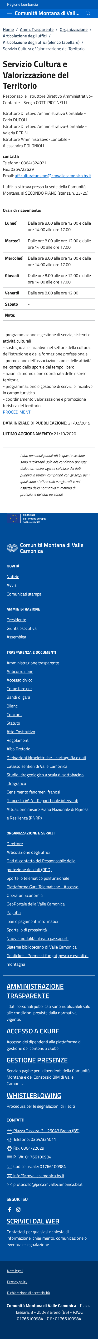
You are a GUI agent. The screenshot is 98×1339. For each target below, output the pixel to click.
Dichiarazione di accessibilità (28, 1292)
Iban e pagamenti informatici (32, 921)
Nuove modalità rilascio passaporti (38, 938)
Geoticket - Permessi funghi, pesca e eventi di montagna (47, 959)
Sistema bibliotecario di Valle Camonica (49, 946)
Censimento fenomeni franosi (33, 792)
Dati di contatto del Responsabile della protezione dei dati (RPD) (41, 865)
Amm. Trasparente (37, 29)
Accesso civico (20, 680)
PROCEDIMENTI (17, 412)
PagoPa (35, 912)
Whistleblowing (34, 1095)
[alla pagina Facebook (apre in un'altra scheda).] (9, 1209)
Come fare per (19, 688)
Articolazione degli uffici (25, 36)
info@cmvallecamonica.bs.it (38, 1175)
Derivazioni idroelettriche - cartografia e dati (46, 757)
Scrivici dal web (33, 1221)
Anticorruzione (20, 671)
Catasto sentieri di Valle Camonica (37, 766)
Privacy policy (17, 1281)
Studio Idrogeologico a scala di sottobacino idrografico (45, 779)
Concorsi (14, 714)
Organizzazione (74, 29)
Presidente (16, 619)
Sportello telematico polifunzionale (38, 878)
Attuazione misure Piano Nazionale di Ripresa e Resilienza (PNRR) (47, 813)
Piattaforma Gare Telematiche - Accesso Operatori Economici (47, 891)
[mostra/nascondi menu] (9, 13)
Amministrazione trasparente (33, 663)
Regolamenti (18, 740)
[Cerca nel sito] (88, 13)
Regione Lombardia (22, 4)
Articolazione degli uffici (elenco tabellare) (41, 42)
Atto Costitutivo (43, 731)
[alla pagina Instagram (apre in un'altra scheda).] (18, 1209)
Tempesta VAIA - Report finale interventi (42, 800)
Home (8, 29)
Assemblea (16, 637)
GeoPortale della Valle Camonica (49, 903)
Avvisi (12, 585)
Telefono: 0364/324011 (34, 1139)
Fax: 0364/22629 (28, 1148)
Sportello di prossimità (27, 930)
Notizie (13, 576)
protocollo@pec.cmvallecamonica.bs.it (47, 1184)
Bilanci (13, 706)
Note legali (15, 1270)
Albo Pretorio (40, 748)
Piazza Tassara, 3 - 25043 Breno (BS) (51, 1130)
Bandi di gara (18, 697)
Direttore (15, 843)
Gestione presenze (37, 1060)
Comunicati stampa (24, 594)
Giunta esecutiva (22, 628)
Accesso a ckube (33, 1031)
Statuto (13, 723)
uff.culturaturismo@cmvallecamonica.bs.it (53, 175)
